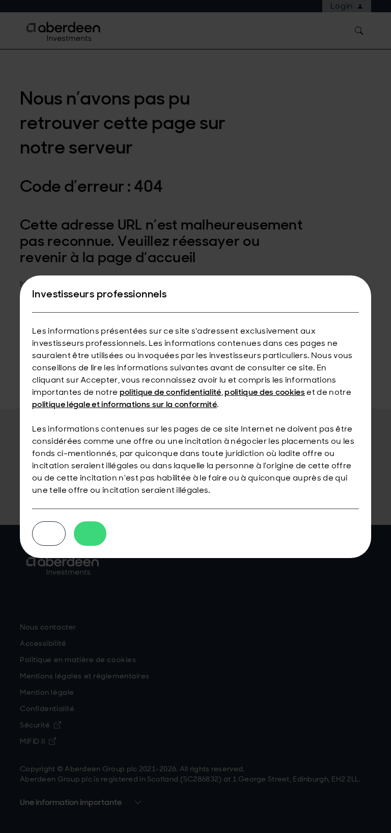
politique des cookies (265, 392)
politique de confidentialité (170, 392)
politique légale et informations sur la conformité (124, 404)
